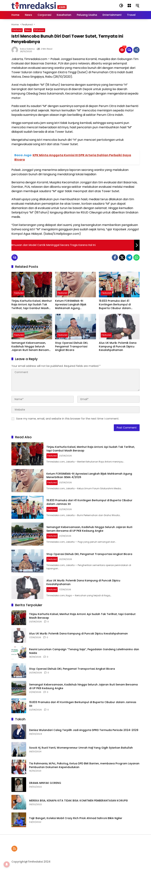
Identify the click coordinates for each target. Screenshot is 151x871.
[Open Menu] (129, 5)
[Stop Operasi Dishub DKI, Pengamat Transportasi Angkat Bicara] (75, 326)
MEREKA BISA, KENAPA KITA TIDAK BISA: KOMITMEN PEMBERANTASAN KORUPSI (78, 800)
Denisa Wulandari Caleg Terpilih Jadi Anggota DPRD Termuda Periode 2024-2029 (83, 730)
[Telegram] (129, 257)
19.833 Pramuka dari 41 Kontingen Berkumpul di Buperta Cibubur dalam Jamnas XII (115, 304)
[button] (121, 5)
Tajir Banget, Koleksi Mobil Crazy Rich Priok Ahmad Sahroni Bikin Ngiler (75, 818)
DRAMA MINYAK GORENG (45, 783)
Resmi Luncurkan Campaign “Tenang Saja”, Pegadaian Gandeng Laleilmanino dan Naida (84, 651)
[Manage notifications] (7, 864)
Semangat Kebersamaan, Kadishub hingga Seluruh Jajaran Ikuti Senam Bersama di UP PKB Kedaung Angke (31, 346)
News (28, 30)
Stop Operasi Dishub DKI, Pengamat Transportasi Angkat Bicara (71, 346)
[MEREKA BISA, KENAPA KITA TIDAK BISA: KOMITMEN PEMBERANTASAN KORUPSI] (18, 802)
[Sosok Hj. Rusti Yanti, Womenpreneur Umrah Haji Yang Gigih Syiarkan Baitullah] (18, 749)
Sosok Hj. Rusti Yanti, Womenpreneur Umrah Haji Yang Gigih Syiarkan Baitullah (81, 748)
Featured (17, 30)
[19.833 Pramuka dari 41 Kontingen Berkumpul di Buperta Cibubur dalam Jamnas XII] (119, 284)
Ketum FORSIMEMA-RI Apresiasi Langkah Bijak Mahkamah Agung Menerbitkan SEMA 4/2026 (72, 304)
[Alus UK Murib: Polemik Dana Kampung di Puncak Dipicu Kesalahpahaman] (119, 326)
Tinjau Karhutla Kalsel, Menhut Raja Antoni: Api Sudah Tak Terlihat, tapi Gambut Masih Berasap (31, 304)
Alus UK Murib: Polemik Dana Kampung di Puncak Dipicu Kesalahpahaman (117, 346)
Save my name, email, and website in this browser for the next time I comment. (67, 418)
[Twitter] (122, 257)
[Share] (136, 50)
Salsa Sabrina (27, 49)
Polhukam (39, 30)
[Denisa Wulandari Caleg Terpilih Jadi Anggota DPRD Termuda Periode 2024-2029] (18, 731)
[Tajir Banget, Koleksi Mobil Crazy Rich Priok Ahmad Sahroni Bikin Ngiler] (18, 819)
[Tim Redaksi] (39, 5)
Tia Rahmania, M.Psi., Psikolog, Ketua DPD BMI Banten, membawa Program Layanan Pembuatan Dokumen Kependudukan (84, 765)
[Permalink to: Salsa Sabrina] (15, 50)
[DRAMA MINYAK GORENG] (18, 784)
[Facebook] (115, 257)
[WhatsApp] (136, 257)
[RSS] (14, 849)
